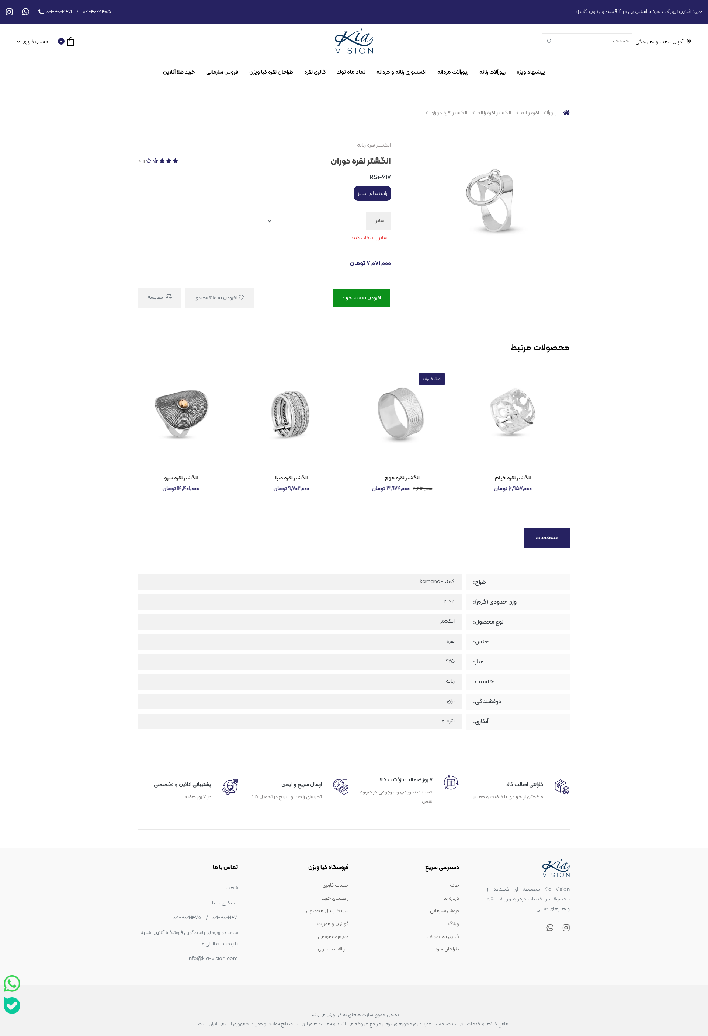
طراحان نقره (447, 949)
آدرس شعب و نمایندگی (659, 42)
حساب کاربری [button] (35, 42)
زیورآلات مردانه (452, 72)
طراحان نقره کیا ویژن (271, 72)
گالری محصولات (442, 937)
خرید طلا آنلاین (179, 72)
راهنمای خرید (334, 898)
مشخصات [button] (547, 538)
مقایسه (156, 297)
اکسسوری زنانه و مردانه (401, 72)
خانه (454, 885)
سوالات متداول (333, 949)
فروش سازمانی (222, 72)
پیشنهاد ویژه (531, 72)
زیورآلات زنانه (492, 72)
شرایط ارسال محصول (327, 911)
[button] (66, 41)
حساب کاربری (335, 885)
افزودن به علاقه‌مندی (216, 298)
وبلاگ (453, 924)
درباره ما (451, 898)
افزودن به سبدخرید (361, 298)
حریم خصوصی (333, 937)
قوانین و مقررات (332, 924)
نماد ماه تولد (351, 72)
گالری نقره (315, 72)
